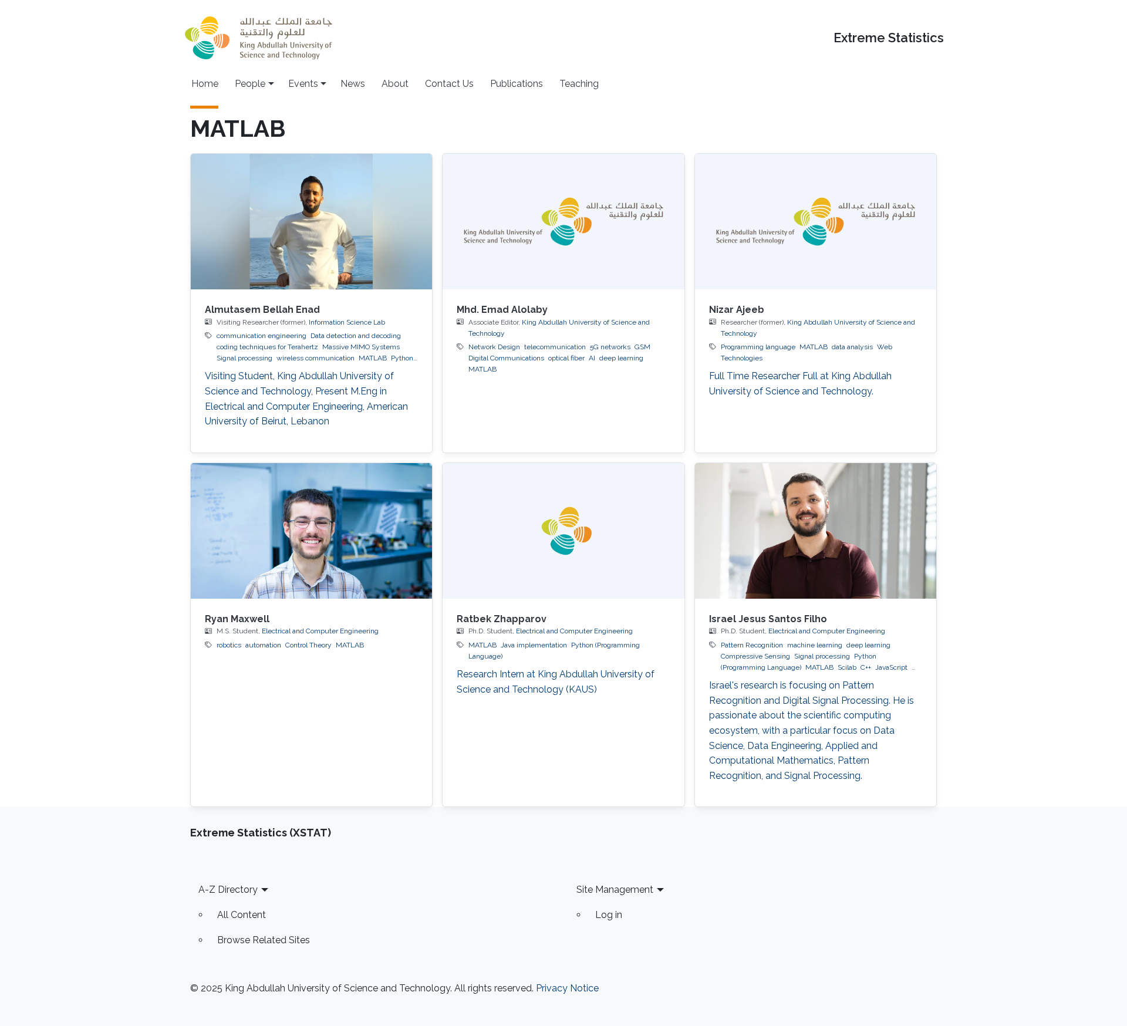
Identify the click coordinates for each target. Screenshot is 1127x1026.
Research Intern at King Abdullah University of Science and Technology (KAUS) (555, 682)
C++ (866, 667)
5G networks (610, 347)
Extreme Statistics (889, 38)
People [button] (250, 83)
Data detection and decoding (356, 336)
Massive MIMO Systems (361, 347)
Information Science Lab (347, 322)
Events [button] (303, 83)
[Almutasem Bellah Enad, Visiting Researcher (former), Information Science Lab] (311, 221)
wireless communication (315, 358)
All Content (241, 914)
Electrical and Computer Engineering (320, 631)
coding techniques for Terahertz (267, 347)
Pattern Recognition (752, 645)
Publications (516, 83)
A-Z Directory (228, 889)
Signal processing (244, 358)
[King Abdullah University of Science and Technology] (258, 37)
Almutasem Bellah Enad (262, 309)
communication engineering (261, 336)
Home (204, 83)
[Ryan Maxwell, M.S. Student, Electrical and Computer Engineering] (311, 531)
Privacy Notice (567, 988)
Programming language (758, 347)
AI (592, 358)
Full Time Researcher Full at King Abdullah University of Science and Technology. (800, 383)
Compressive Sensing (755, 656)
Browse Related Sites (263, 940)
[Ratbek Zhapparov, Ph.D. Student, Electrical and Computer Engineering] (563, 531)
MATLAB (373, 358)
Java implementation (534, 645)
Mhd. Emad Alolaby (502, 309)
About (395, 83)
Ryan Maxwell (237, 619)
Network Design (494, 347)
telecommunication (555, 347)
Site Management (614, 889)
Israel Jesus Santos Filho (768, 619)
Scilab (847, 667)
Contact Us (449, 83)
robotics (229, 645)
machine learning (814, 645)
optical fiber (566, 358)
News (352, 83)
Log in (608, 914)
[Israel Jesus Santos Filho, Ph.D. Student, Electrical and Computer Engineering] (815, 531)
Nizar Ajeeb (736, 309)
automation (263, 645)
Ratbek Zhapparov (501, 619)
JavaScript (891, 667)
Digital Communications (506, 358)
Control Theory (308, 645)
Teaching (579, 83)
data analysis (852, 347)
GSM (642, 347)
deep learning (621, 358)
